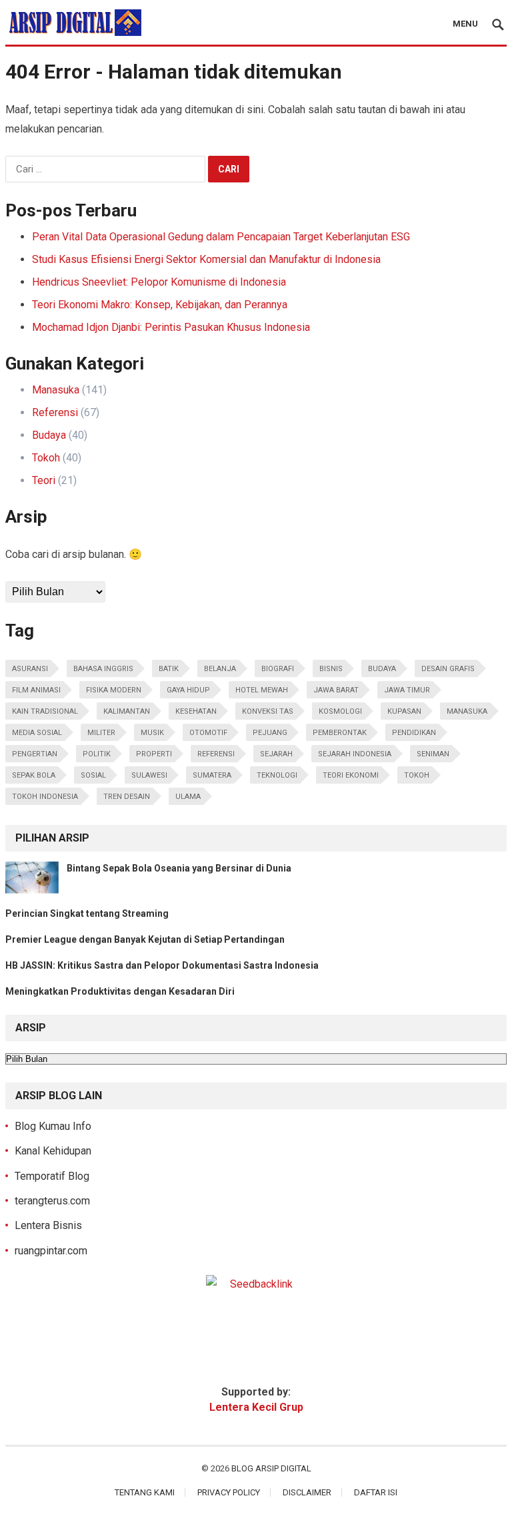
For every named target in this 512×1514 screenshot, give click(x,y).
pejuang (270, 732)
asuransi (30, 668)
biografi (277, 668)
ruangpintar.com (51, 1250)
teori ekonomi (351, 775)
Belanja (220, 668)
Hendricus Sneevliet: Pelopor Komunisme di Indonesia (159, 282)
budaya (382, 668)
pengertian (34, 754)
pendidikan (414, 732)
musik (152, 732)
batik (169, 668)
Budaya (49, 435)
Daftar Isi (375, 1492)
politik (97, 754)
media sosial (37, 732)
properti (154, 754)
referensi (216, 754)
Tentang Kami (145, 1492)
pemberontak (340, 732)
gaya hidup (188, 690)
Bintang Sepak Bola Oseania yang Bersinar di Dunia (179, 868)
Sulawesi (149, 775)
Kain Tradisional (45, 711)
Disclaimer (307, 1492)
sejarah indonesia (354, 754)
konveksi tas (267, 711)
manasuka (467, 711)
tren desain (126, 796)
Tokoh (46, 457)
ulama (188, 796)
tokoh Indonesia (45, 796)
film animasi (36, 690)
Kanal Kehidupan (53, 1150)
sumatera (212, 775)
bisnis (331, 668)
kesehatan (196, 711)
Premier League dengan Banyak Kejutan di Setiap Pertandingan (145, 939)
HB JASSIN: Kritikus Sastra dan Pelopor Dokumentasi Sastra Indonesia (162, 965)
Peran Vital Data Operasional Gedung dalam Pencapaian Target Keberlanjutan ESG (221, 236)
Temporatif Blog (52, 1176)
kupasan (404, 711)
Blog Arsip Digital (271, 1468)
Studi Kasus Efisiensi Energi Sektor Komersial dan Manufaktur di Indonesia (206, 259)
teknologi (277, 775)
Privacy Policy (228, 1492)
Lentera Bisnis (48, 1225)
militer (101, 732)
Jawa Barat (336, 690)
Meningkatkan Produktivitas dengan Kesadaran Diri (120, 991)
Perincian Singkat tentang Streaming (87, 913)
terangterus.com (52, 1200)
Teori (43, 480)
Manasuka (55, 389)
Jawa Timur (407, 690)
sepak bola (33, 775)
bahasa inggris (103, 668)
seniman (433, 754)
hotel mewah (261, 690)
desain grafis (448, 668)
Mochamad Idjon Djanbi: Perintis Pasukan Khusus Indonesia (171, 327)
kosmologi (340, 711)
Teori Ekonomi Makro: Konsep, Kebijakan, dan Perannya (159, 304)
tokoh (416, 775)
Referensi (55, 412)
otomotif (208, 732)
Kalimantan (126, 711)
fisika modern (113, 690)
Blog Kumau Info (53, 1126)
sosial (93, 775)
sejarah (276, 754)
